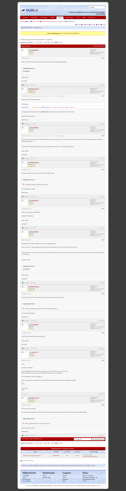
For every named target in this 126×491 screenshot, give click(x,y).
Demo (24, 477)
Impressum (91, 17)
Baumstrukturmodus (99, 46)
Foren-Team (24, 465)
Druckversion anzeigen (28, 460)
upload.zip (28, 184)
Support (52, 17)
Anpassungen (36, 21)
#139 (103, 360)
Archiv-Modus (50, 465)
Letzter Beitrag (87, 456)
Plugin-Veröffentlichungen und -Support (52, 21)
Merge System (27, 479)
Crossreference (27, 481)
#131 (103, 58)
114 (67, 455)
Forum (60, 17)
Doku (77, 17)
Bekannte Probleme (87, 475)
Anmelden (30, 27)
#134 (103, 169)
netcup (72, 485)
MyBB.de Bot (55, 455)
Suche (78, 24)
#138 (103, 332)
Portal (104, 24)
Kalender (92, 24)
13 (40, 42)
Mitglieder (85, 24)
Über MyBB (34, 17)
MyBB (44, 475)
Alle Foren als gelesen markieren (63, 465)
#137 (103, 293)
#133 (103, 136)
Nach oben (42, 465)
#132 (103, 96)
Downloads (44, 17)
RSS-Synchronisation (78, 465)
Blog (84, 17)
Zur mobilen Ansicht (90, 465)
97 (52, 42)
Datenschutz (61, 485)
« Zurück (29, 42)
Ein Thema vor (37, 439)
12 (37, 42)
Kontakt (31, 465)
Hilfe (98, 24)
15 (45, 42)
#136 (103, 240)
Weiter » (57, 42)
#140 (103, 405)
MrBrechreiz (62, 96)
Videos (84, 481)
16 (48, 42)
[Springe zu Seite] (61, 42)
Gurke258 (61, 136)
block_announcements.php (32, 308)
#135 (103, 208)
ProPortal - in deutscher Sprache (32, 455)
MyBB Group (97, 485)
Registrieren (37, 27)
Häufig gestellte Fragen (88, 479)
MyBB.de (36, 465)
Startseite (25, 17)
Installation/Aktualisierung (89, 477)
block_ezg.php (29, 423)
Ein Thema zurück (27, 439)
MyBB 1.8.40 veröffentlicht (66, 33)
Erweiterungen (69, 17)
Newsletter (66, 479)
